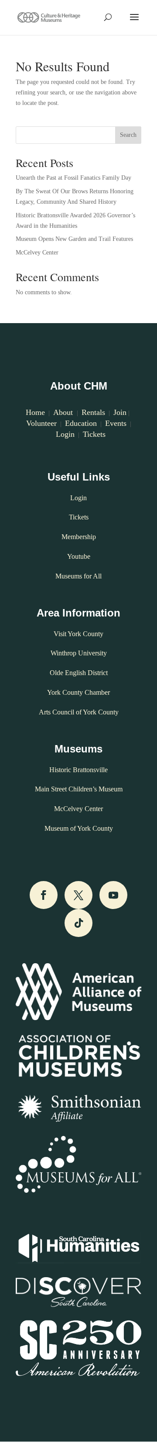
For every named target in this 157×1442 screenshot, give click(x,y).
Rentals (93, 412)
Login (64, 434)
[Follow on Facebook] (44, 895)
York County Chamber (78, 692)
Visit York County (78, 633)
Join (119, 412)
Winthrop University (79, 653)
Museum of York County (78, 828)
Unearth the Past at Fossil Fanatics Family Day (73, 177)
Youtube (78, 556)
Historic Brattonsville (78, 769)
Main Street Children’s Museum (79, 789)
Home (35, 412)
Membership (78, 536)
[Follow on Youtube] (113, 895)
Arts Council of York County (79, 712)
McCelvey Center (37, 252)
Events (115, 423)
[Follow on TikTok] (78, 923)
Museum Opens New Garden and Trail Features (74, 239)
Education (81, 423)
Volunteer (41, 423)
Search (128, 135)
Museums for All (78, 576)
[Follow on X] (78, 895)
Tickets (94, 434)
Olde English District (79, 672)
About (64, 412)
